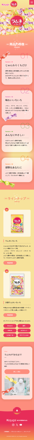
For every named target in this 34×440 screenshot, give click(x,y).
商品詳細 (10, 263)
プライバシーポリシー (16, 431)
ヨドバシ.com (24, 335)
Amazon (10, 325)
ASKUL (10, 330)
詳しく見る (17, 371)
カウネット (24, 330)
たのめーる (10, 335)
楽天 (24, 325)
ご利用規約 (6, 431)
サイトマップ (27, 431)
